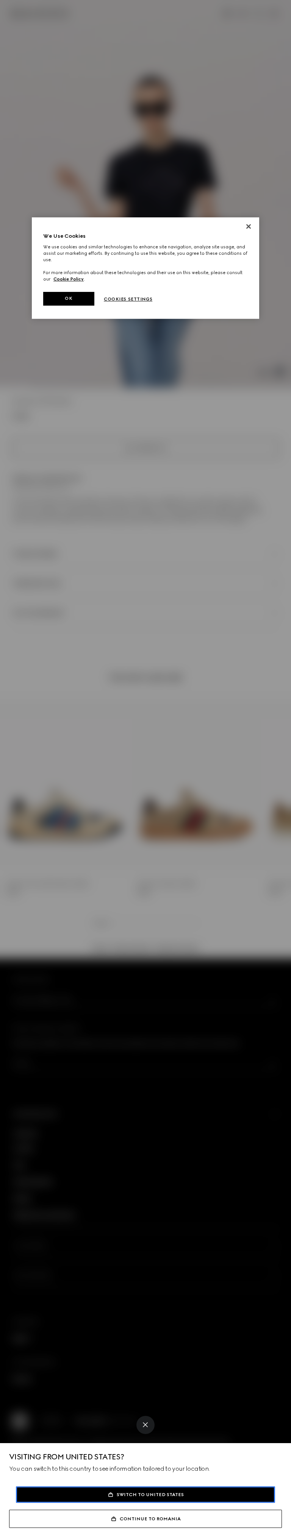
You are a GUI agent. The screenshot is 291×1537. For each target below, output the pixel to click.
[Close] (145, 1425)
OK (68, 298)
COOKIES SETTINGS (128, 299)
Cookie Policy (68, 279)
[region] (145, 268)
